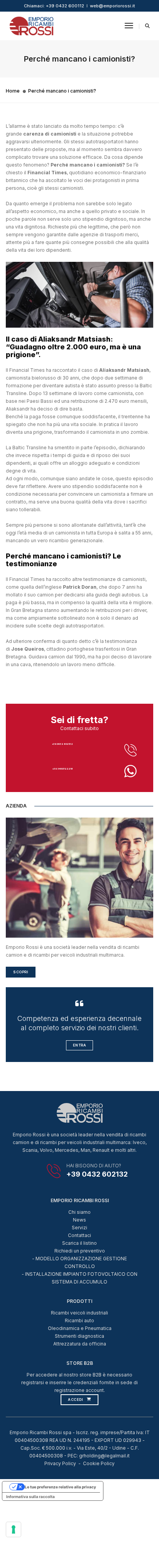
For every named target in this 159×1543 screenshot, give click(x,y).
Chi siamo (79, 1212)
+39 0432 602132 (62, 744)
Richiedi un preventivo (79, 1251)
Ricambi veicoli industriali (79, 1313)
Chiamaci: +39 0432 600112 (54, 6)
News (79, 1220)
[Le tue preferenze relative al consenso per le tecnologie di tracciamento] (13, 1529)
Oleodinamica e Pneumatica (80, 1328)
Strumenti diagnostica (79, 1336)
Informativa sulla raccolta (30, 1496)
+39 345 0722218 (62, 769)
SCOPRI (20, 972)
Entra (79, 1045)
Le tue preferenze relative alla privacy (60, 1487)
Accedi (75, 1399)
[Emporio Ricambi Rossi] (31, 25)
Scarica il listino (79, 1243)
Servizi (79, 1227)
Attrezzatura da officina (79, 1344)
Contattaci (79, 1235)
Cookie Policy (99, 1463)
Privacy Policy (60, 1463)
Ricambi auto (79, 1320)
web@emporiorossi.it (112, 6)
